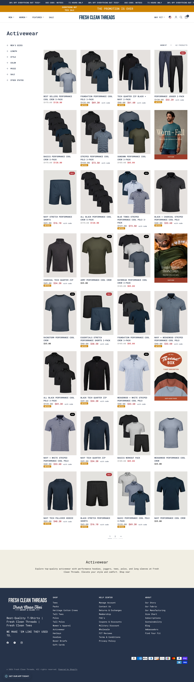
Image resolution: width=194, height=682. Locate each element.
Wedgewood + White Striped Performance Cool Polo (132, 399)
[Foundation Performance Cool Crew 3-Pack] (133, 313)
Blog (147, 625)
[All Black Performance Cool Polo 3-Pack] (60, 373)
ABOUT (148, 597)
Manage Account (107, 602)
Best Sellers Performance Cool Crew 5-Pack (58, 98)
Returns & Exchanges (110, 610)
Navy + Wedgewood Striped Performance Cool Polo (168, 339)
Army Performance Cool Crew (96, 280)
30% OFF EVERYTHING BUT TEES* (24, 3)
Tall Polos (59, 621)
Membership (105, 614)
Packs (56, 606)
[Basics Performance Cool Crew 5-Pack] (60, 132)
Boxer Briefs (60, 641)
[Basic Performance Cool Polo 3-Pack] (133, 493)
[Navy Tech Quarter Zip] (97, 433)
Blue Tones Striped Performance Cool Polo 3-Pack (131, 219)
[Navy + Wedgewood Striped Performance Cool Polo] (170, 313)
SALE (51, 17)
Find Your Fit (153, 633)
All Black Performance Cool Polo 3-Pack (59, 399)
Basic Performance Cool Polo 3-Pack (133, 519)
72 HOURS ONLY (75, 3)
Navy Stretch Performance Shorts (58, 218)
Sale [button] (12, 74)
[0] (185, 17)
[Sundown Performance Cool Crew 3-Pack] (133, 132)
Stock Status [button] (16, 80)
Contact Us (105, 606)
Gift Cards (59, 644)
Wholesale (104, 629)
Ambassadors (151, 629)
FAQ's (102, 618)
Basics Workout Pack (128, 457)
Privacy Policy (107, 641)
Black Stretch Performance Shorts (95, 519)
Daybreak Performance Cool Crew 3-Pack (132, 281)
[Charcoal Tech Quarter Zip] (60, 255)
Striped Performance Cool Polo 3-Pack (95, 158)
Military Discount (109, 625)
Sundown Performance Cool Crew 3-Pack (131, 158)
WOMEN (22, 17)
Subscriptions (153, 618)
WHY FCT (158, 17)
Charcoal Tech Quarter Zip (58, 280)
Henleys (57, 633)
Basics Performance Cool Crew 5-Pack (57, 158)
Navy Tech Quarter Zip (93, 457)
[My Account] (176, 17)
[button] (17, 676)
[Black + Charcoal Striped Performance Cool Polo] (170, 192)
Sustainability (153, 621)
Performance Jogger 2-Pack (169, 96)
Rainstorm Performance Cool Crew (59, 339)
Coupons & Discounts (110, 621)
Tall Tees (58, 614)
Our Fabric (151, 606)
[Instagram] (23, 643)
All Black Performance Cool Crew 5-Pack (96, 218)
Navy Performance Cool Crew (169, 518)
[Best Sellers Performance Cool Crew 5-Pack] (60, 72)
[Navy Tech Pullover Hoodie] (60, 493)
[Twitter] (16, 643)
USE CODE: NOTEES (54, 3)
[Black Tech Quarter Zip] (97, 373)
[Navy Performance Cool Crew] (170, 493)
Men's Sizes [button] (16, 45)
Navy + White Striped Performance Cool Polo (56, 459)
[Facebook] (9, 643)
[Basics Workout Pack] (133, 433)
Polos (56, 618)
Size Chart (151, 614)
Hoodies (57, 637)
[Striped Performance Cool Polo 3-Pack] (97, 132)
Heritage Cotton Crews (65, 610)
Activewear (59, 629)
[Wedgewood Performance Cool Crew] (170, 433)
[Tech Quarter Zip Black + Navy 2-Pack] (133, 72)
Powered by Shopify (67, 669)
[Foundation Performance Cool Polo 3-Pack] (97, 72)
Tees (55, 602)
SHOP (55, 597)
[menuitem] (11, 17)
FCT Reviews (105, 633)
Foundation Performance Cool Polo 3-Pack (97, 98)
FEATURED (37, 17)
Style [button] (13, 57)
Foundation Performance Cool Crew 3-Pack (133, 339)
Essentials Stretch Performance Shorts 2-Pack (95, 339)
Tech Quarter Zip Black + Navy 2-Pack (131, 98)
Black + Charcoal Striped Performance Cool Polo (168, 218)
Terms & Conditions (109, 637)
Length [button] (13, 51)
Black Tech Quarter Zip (94, 397)
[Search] (181, 17)
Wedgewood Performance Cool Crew (169, 459)
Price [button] (13, 68)
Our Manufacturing (155, 610)
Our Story (150, 602)
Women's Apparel (62, 625)
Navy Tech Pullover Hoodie (58, 518)
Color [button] (13, 62)
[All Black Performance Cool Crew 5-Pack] (97, 192)
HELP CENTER (106, 597)
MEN (10, 17)
